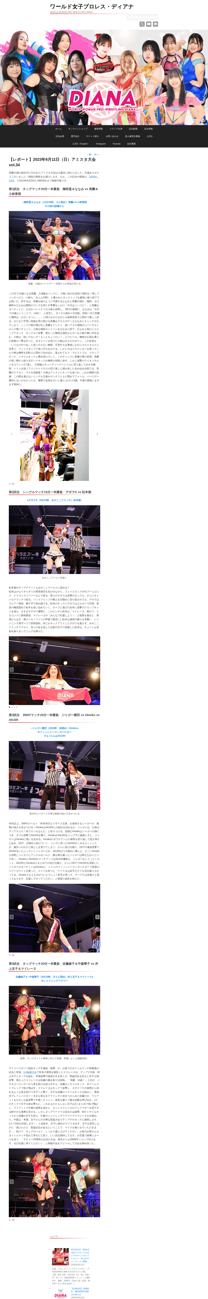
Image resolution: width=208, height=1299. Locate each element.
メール (155, 24)
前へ (90, 154)
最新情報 (98, 129)
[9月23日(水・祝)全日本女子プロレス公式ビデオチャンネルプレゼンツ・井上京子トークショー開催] (60, 1256)
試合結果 (60, 136)
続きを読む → (68, 1283)
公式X (149, 136)
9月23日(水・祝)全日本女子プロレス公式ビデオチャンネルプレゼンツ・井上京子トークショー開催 (80, 1255)
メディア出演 (115, 129)
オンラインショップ (78, 129)
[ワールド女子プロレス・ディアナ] (104, 77)
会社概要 (131, 143)
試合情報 (148, 129)
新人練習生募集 (132, 136)
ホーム (58, 129)
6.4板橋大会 (30, 1072)
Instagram (101, 143)
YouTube (148, 24)
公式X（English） (80, 143)
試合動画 (133, 129)
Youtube (116, 143)
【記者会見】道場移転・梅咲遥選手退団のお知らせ (80, 1291)
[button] (97, 434)
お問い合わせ (112, 136)
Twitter (142, 24)
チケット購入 (92, 136)
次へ (97, 154)
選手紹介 (75, 136)
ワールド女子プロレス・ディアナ (92, 6)
